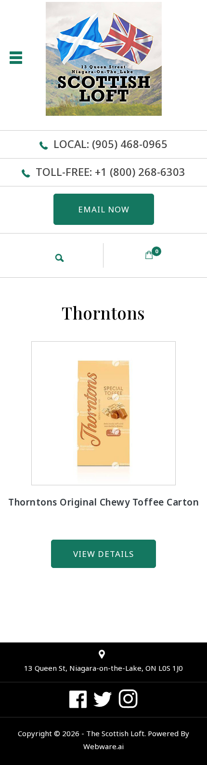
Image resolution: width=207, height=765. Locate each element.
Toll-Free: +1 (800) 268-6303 (110, 171)
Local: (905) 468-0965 (110, 143)
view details (103, 553)
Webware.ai (103, 746)
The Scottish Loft (115, 733)
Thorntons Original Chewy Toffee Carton (103, 502)
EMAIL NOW (103, 209)
